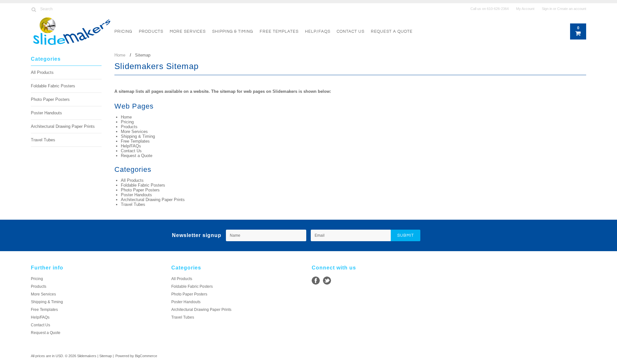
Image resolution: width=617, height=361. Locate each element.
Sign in (547, 9)
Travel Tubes (43, 139)
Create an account (571, 9)
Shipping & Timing (232, 31)
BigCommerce (146, 356)
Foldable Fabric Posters (53, 86)
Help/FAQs (317, 31)
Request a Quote (392, 31)
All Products (42, 72)
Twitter (327, 281)
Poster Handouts (46, 112)
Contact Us (350, 31)
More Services (188, 31)
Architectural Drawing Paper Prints (63, 126)
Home (119, 55)
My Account (525, 9)
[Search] (33, 9)
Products (151, 31)
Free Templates (279, 31)
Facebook (316, 281)
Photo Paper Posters (50, 99)
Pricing (123, 31)
